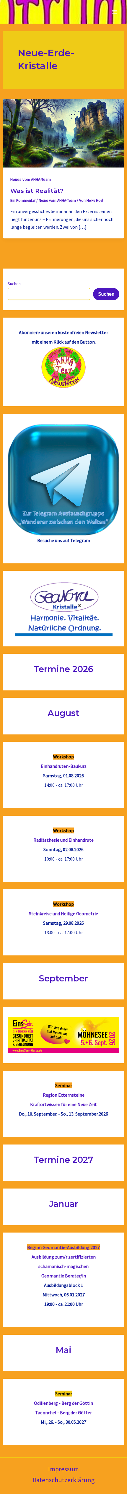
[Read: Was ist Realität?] (63, 132)
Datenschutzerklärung (63, 1480)
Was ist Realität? (37, 190)
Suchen (14, 283)
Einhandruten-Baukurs (64, 766)
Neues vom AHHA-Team (30, 179)
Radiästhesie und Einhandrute (63, 840)
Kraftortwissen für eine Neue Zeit (63, 1104)
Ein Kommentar (22, 200)
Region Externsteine (63, 1095)
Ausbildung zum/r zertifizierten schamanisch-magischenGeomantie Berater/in (64, 1266)
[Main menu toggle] (114, 12)
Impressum (63, 1469)
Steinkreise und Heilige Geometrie (63, 913)
